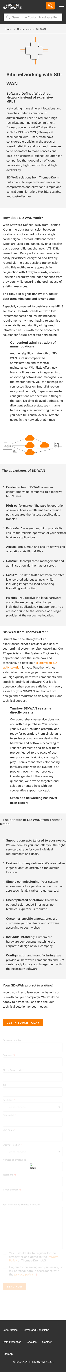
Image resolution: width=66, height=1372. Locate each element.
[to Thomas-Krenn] (50, 5)
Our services (24, 29)
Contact (47, 1341)
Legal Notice (10, 1329)
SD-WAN (41, 29)
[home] (11, 9)
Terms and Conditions (36, 1329)
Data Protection (12, 1341)
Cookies (32, 1341)
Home (9, 29)
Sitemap (8, 1353)
